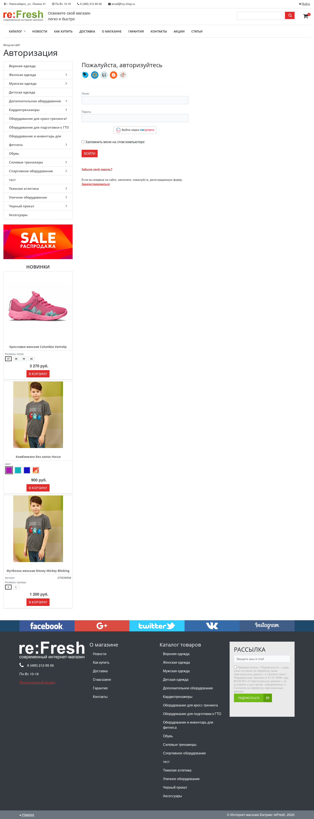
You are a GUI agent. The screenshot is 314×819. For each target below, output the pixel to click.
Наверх (27, 814)
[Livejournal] (85, 75)
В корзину (38, 373)
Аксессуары (18, 215)
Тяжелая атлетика (24, 188)
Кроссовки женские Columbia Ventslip (38, 347)
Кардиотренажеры (24, 110)
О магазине (102, 679)
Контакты (100, 696)
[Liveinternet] (104, 75)
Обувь (14, 153)
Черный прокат (21, 206)
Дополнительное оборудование (35, 101)
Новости (99, 653)
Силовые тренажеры (26, 162)
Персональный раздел (37, 682)
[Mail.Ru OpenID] (94, 75)
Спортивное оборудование (31, 171)
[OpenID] (123, 75)
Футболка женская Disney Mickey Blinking (38, 571)
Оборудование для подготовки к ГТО (39, 127)
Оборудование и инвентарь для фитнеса (35, 140)
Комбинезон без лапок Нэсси (38, 457)
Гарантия (100, 687)
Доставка (100, 670)
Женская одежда (22, 75)
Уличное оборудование (28, 197)
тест (12, 180)
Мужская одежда (23, 83)
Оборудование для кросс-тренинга (37, 118)
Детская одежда (22, 92)
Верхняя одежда (22, 66)
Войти (306, 4)
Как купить (101, 662)
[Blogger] (113, 75)
